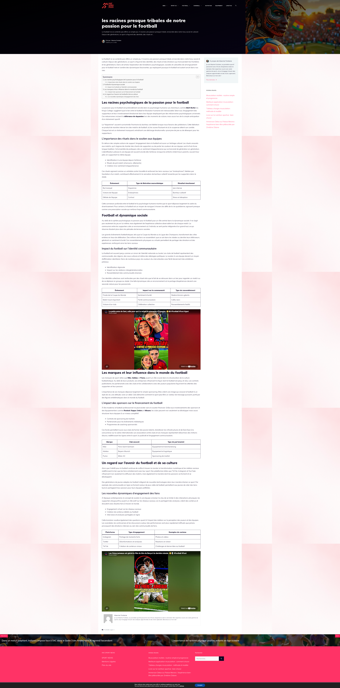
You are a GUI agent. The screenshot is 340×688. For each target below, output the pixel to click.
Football (185, 5)
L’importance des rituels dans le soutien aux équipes (124, 82)
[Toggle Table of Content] (197, 76)
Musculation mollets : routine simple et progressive (168, 658)
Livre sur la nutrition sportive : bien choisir (164, 669)
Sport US (174, 5)
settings (181, 686)
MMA (164, 5)
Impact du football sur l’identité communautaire (122, 87)
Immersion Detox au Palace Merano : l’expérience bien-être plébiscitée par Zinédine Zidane (220, 124)
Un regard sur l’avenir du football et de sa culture (121, 94)
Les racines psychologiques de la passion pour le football (123, 80)
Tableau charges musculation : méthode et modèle (168, 665)
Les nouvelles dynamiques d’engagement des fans (123, 97)
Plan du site (106, 665)
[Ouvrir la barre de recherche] (236, 5)
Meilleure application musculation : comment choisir (168, 661)
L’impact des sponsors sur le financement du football (124, 92)
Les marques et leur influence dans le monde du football (123, 89)
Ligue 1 (112, 630)
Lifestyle (229, 5)
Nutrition (208, 5)
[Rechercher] (221, 658)
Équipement (219, 5)
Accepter (199, 685)
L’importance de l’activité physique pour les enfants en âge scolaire (205, 640)
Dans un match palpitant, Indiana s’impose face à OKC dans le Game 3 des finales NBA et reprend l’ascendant (57, 640)
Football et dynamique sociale (114, 84)
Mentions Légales (109, 661)
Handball (197, 5)
